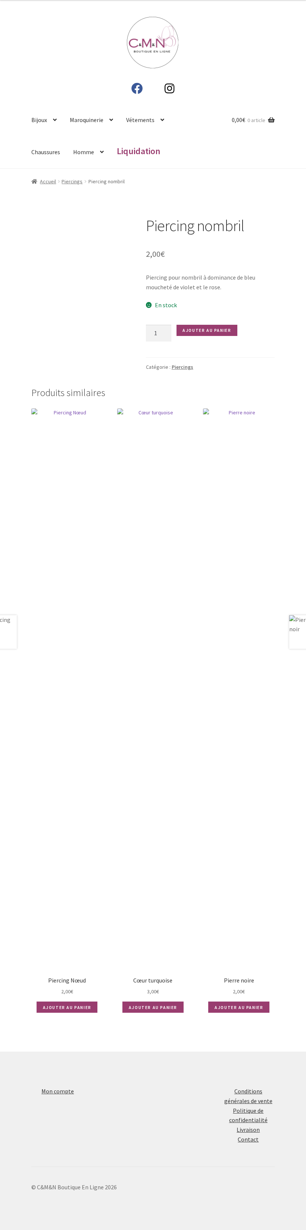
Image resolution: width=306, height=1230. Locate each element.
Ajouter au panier (206, 330)
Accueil (48, 181)
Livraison (248, 1129)
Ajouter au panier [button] (67, 1007)
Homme (83, 152)
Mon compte (57, 1091)
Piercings (72, 181)
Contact (248, 1139)
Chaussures (45, 152)
